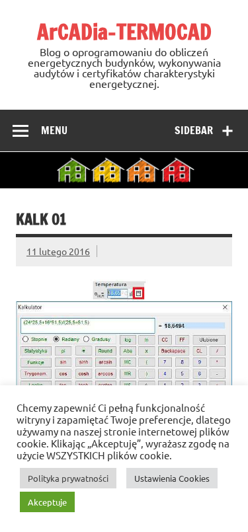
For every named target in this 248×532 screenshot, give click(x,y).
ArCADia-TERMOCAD (124, 32)
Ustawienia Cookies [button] (172, 478)
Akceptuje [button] (47, 502)
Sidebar (194, 130)
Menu (54, 130)
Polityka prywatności (68, 478)
